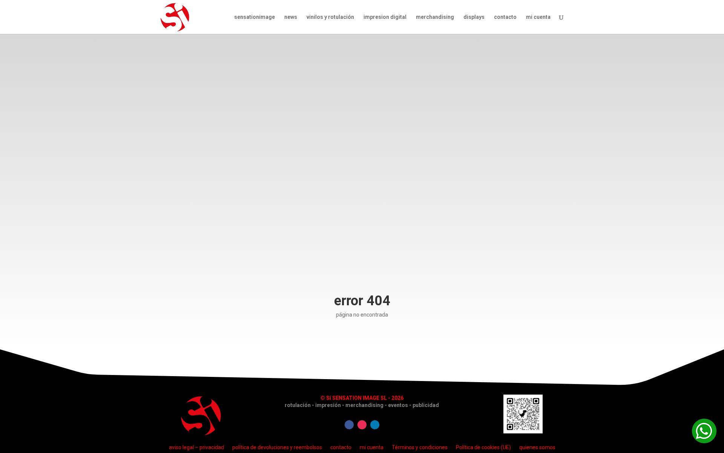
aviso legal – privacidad (196, 447)
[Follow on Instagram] (362, 424)
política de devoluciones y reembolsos (277, 447)
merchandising (435, 17)
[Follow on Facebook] (349, 424)
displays (474, 17)
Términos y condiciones (420, 447)
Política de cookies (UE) (483, 447)
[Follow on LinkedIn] (374, 424)
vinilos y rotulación (330, 17)
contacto (505, 17)
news (290, 17)
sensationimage (254, 17)
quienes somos (537, 447)
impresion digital (385, 17)
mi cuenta (538, 17)
